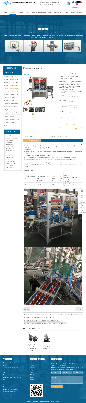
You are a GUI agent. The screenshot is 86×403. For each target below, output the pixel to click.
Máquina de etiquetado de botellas (13, 113)
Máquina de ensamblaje (11, 88)
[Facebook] (73, 2)
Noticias (32, 379)
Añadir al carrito (69, 129)
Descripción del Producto (32, 140)
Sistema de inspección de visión (13, 103)
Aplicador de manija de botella (10, 389)
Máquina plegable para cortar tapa (13, 100)
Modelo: (27, 136)
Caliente (32, 372)
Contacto (32, 382)
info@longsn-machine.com (51, 2)
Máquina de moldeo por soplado (13, 122)
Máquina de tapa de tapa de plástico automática (46, 346)
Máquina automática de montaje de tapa (35, 315)
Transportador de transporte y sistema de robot (13, 107)
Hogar (31, 363)
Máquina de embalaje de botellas (13, 116)
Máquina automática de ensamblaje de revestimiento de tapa (41, 320)
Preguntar (69, 124)
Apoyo (31, 370)
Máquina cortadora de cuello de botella (13, 76)
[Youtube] (81, 2)
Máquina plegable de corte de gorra (11, 387)
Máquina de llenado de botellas (13, 110)
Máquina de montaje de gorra (57, 323)
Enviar (57, 387)
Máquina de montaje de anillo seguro (35, 323)
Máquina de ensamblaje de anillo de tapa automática (65, 315)
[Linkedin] (76, 2)
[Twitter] (78, 2)
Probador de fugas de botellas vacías (13, 79)
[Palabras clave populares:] (68, 3)
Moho (5, 125)
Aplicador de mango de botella (12, 97)
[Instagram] (77, 4)
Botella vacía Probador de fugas (10, 367)
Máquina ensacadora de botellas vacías (13, 82)
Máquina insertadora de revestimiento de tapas (13, 85)
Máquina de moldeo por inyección (13, 119)
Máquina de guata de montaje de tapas (13, 94)
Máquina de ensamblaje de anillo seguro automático (39, 317)
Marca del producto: (57, 136)
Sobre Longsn (33, 375)
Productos (32, 365)
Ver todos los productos (9, 391)
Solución (32, 367)
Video (31, 377)
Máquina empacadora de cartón (13, 91)
